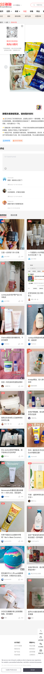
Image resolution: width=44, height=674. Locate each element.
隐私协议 (17, 649)
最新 (8, 16)
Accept (33, 670)
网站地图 (17, 655)
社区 (1, 16)
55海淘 (6, 5)
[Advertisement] (22, 332)
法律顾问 (32, 655)
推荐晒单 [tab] (3, 215)
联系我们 (32, 649)
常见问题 (32, 646)
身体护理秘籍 (18, 140)
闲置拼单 (38, 16)
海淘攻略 (17, 16)
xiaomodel (10, 177)
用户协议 (17, 652)
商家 (16, 11)
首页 (1, 22)
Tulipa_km (10, 201)
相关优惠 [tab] (14, 215)
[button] (17, 5)
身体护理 (7, 140)
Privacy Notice (27, 665)
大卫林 (9, 189)
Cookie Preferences (11, 670)
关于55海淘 (18, 646)
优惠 (8, 11)
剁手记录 (28, 16)
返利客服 (32, 652)
